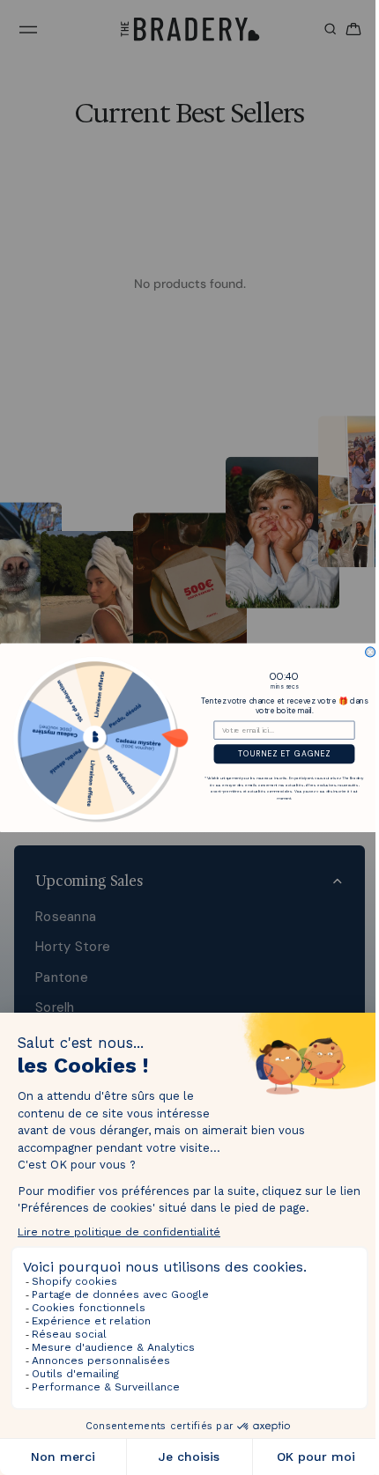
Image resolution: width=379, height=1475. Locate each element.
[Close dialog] (366, 651)
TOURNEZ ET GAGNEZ (280, 754)
